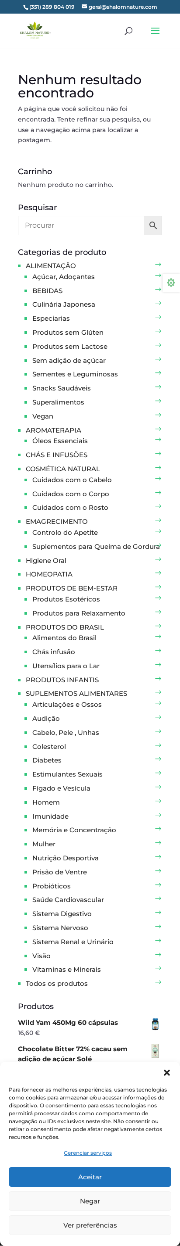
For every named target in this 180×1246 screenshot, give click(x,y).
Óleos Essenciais (60, 441)
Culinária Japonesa (63, 304)
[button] (167, 1072)
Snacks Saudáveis (61, 388)
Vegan (42, 416)
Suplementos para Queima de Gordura (96, 546)
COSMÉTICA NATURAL (63, 469)
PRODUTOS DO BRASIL (65, 627)
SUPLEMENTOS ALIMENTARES (76, 693)
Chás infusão (53, 652)
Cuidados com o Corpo (70, 494)
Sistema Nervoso (60, 928)
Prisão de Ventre (59, 872)
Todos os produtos (57, 983)
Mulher (43, 844)
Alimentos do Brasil (64, 638)
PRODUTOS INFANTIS (62, 680)
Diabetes (47, 760)
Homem (46, 802)
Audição (46, 718)
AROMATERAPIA (53, 430)
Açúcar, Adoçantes (63, 276)
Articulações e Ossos (67, 704)
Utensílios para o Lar (66, 666)
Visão (41, 956)
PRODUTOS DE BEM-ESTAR (72, 588)
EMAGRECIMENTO (57, 521)
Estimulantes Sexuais (67, 774)
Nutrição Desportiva (65, 858)
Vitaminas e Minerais (66, 969)
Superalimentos (58, 402)
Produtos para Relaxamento (78, 613)
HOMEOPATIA (49, 574)
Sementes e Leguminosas (75, 374)
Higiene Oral (46, 560)
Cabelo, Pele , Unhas (65, 732)
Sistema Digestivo (62, 913)
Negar (90, 1201)
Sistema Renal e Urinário (73, 942)
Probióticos (51, 886)
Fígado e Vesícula (61, 788)
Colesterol (49, 746)
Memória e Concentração (74, 830)
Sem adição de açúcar (69, 360)
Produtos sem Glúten (68, 332)
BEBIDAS (47, 290)
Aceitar (90, 1177)
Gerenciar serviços (88, 1152)
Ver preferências (90, 1225)
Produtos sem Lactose (69, 346)
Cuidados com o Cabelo (72, 480)
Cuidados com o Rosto (70, 507)
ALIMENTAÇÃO (51, 265)
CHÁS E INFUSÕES (56, 455)
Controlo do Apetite (65, 532)
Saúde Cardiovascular (68, 899)
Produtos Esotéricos (66, 599)
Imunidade (50, 816)
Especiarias (51, 318)
